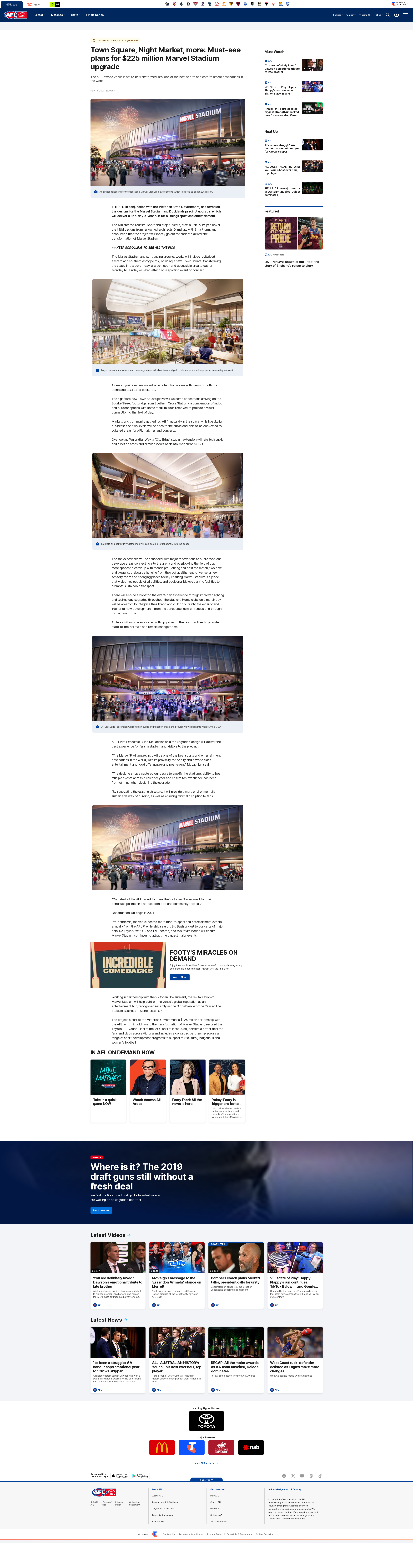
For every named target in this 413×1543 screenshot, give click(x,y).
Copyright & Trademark (239, 1534)
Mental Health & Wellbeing (165, 1502)
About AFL (157, 1495)
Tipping (363, 15)
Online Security (264, 1534)
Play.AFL (214, 1495)
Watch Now (179, 977)
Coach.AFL (216, 1502)
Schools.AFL (216, 1515)
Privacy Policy (119, 1503)
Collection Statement (134, 1503)
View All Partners (204, 1463)
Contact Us (158, 1521)
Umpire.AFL (216, 1508)
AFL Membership (218, 1521)
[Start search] (388, 15)
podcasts (279, 254)
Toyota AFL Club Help (163, 1508)
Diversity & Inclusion (162, 1515)
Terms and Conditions (191, 1534)
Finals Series (95, 14)
